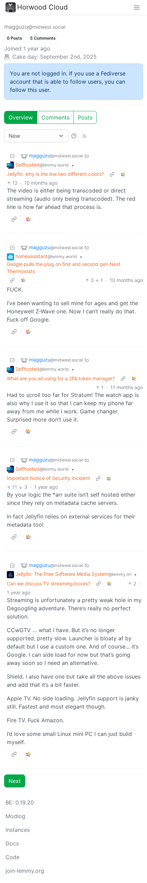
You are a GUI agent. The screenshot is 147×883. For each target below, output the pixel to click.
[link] (123, 174)
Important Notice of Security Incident (48, 478)
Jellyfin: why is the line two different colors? (55, 174)
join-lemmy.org (24, 870)
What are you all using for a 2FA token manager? (61, 378)
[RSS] (84, 135)
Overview (21, 117)
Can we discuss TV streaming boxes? (48, 583)
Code (12, 857)
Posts (85, 117)
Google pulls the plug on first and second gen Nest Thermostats (63, 267)
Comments (55, 117)
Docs (12, 843)
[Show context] (112, 174)
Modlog (15, 816)
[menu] (137, 7)
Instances (17, 829)
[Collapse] (12, 156)
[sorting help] (74, 135)
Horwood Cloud (42, 7)
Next (15, 781)
